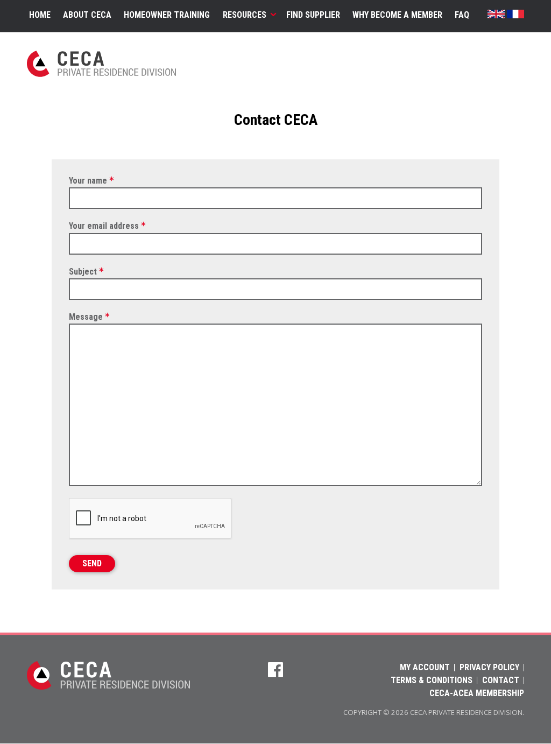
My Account (425, 667)
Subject (83, 271)
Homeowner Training (167, 15)
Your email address (104, 226)
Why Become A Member (397, 15)
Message (86, 317)
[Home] (108, 686)
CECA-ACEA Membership (476, 693)
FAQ (462, 15)
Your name (88, 181)
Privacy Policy (489, 667)
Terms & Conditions (431, 680)
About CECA (87, 15)
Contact (500, 680)
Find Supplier (313, 15)
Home (40, 15)
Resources (244, 15)
